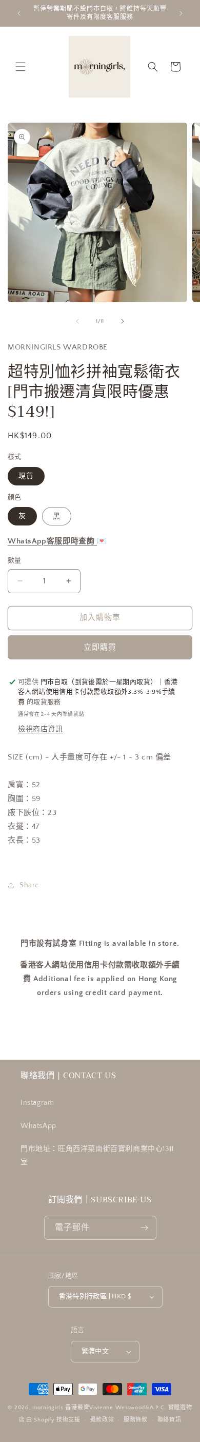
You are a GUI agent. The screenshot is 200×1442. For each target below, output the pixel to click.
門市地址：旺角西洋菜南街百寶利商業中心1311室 (97, 1155)
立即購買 (100, 647)
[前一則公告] (19, 13)
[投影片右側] (122, 321)
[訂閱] (144, 1228)
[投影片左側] (77, 321)
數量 (15, 560)
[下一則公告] (181, 13)
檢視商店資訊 (40, 729)
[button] (20, 66)
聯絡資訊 (169, 1420)
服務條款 (136, 1420)
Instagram (37, 1103)
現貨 (26, 476)
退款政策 (102, 1420)
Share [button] (29, 885)
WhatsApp (38, 1126)
